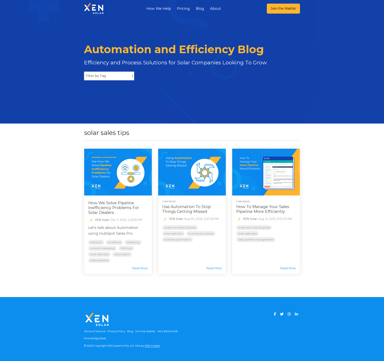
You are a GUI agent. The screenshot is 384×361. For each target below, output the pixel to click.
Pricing (183, 8)
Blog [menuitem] (130, 331)
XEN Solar (101, 220)
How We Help (158, 8)
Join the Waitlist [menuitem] (145, 331)
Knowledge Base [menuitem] (95, 338)
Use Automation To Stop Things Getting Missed (186, 209)
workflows (114, 242)
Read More (140, 268)
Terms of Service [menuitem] (94, 331)
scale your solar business (180, 227)
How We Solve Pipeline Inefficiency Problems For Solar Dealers (113, 207)
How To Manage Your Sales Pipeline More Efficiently (262, 209)
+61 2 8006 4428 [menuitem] (167, 331)
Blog (200, 8)
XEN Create (152, 345)
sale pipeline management (255, 239)
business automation (177, 239)
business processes (200, 233)
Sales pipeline (99, 260)
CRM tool (126, 248)
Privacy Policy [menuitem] (116, 331)
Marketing (133, 242)
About (215, 8)
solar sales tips (99, 254)
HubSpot (96, 242)
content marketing (102, 248)
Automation (122, 254)
